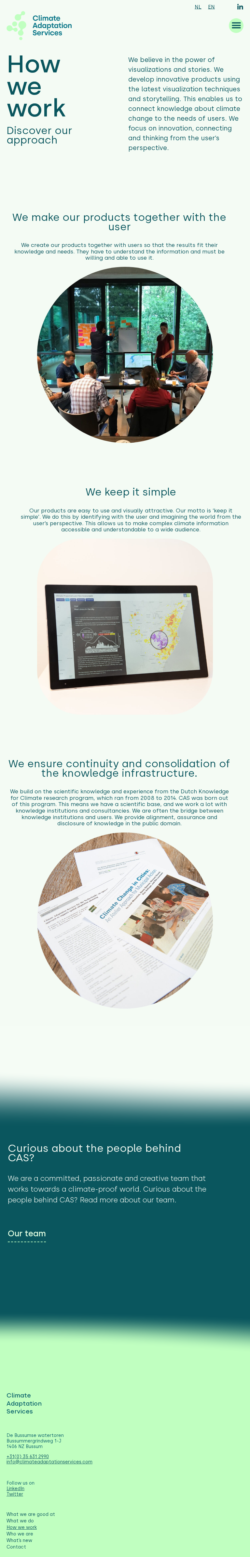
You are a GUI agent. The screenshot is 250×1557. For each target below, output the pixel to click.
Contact (16, 1547)
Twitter (15, 1494)
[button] (236, 25)
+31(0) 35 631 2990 (28, 1456)
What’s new (19, 1540)
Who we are (20, 1534)
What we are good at (31, 1514)
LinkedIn (15, 1488)
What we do (20, 1521)
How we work (22, 1527)
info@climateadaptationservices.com (49, 1462)
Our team (27, 1233)
